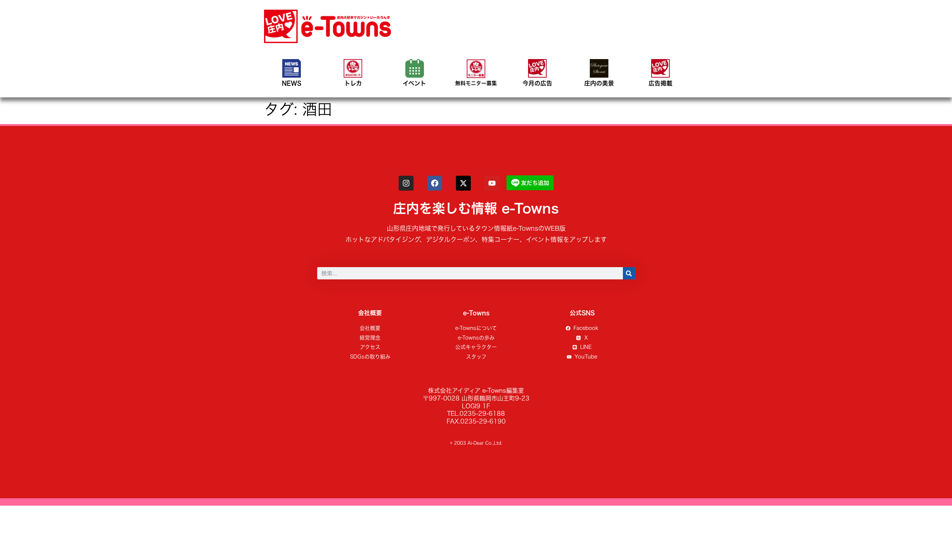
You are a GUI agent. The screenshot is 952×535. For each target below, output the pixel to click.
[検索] (629, 273)
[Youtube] (492, 183)
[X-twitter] (463, 183)
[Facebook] (434, 183)
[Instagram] (406, 183)
